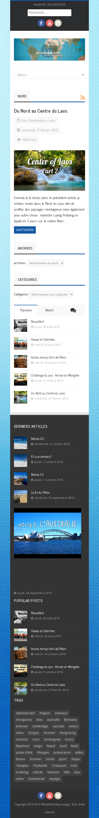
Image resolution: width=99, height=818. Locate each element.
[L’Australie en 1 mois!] (47, 533)
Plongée (43, 752)
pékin (79, 752)
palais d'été (24, 752)
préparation (62, 752)
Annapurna (24, 719)
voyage (54, 779)
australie (53, 719)
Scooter (35, 759)
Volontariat (36, 779)
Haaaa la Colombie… (43, 339)
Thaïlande (40, 765)
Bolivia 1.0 (37, 474)
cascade (58, 726)
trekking (22, 772)
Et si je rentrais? (41, 456)
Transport (59, 765)
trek (74, 765)
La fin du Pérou (40, 492)
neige (38, 746)
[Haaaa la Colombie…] (20, 343)
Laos (51, 120)
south (50, 759)
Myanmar (22, 746)
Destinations (38, 120)
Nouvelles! (37, 321)
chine (20, 733)
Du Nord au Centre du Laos (41, 110)
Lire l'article (25, 229)
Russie (20, 759)
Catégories (21, 294)
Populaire (26, 310)
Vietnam (53, 772)
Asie (24, 120)
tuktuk (38, 772)
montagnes (52, 739)
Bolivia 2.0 (37, 438)
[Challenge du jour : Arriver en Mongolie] (20, 379)
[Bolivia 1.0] (20, 478)
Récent (49, 310)
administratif (25, 713)
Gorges (33, 733)
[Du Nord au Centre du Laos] (49, 170)
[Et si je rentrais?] (20, 460)
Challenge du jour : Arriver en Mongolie (55, 375)
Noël (74, 746)
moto (69, 739)
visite (20, 779)
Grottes (49, 733)
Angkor (44, 713)
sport (63, 759)
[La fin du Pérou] (20, 496)
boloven (22, 726)
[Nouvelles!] (20, 325)
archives (20, 262)
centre (73, 726)
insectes (22, 739)
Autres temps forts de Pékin (48, 357)
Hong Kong (68, 733)
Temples (22, 765)
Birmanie (70, 719)
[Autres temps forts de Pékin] (20, 361)
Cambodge (40, 726)
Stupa (75, 759)
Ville (67, 772)
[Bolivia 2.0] (20, 442)
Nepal (51, 746)
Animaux (61, 713)
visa (77, 772)
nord (63, 746)
